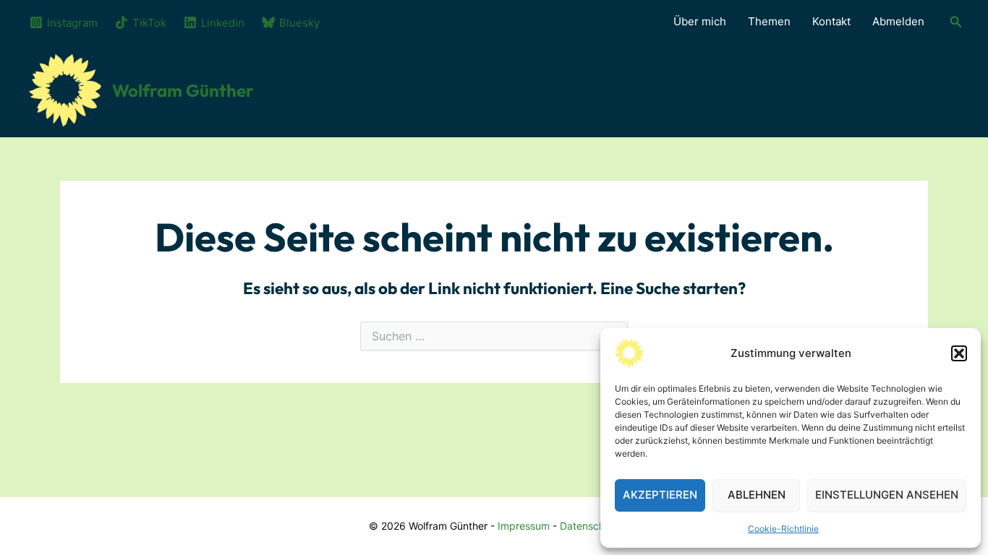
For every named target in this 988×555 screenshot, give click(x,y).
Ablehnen (756, 495)
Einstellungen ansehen (886, 495)
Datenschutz (590, 526)
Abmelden (898, 21)
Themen (769, 21)
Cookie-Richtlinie (783, 528)
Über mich (699, 21)
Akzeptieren (660, 495)
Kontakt (831, 21)
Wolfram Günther (183, 90)
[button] (959, 353)
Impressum (524, 526)
